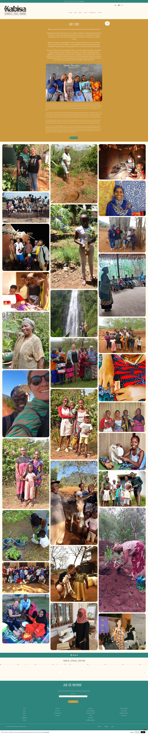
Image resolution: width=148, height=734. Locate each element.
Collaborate (24, 717)
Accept (143, 732)
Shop (24, 710)
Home (24, 708)
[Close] (146, 732)
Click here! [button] (81, 1)
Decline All (137, 732)
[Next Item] (144, 672)
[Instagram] (71, 655)
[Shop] (107, 23)
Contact (24, 720)
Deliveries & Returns (124, 713)
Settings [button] (131, 732)
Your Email (73, 693)
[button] (116, 5)
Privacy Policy (124, 710)
